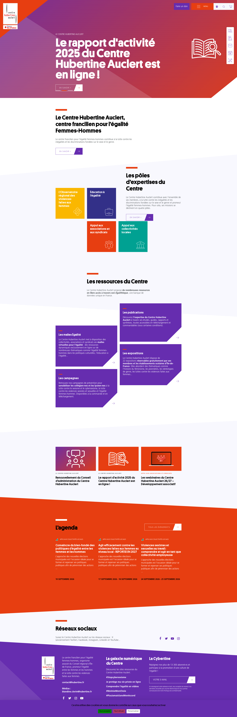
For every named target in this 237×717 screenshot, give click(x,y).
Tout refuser (119, 711)
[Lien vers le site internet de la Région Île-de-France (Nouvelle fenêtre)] (10, 27)
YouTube (114, 640)
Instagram (93, 640)
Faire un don (182, 6)
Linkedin (103, 640)
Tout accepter (104, 711)
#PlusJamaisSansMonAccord (120, 696)
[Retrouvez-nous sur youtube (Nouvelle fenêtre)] (172, 639)
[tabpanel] (118, 49)
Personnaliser (133, 711)
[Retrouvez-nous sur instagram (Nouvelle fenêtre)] (178, 639)
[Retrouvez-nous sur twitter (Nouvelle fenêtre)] (166, 639)
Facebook (83, 640)
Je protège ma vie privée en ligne (123, 682)
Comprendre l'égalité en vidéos (122, 687)
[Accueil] (10, 13)
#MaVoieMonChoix (116, 691)
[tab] (58, 89)
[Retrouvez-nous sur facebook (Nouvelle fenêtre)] (160, 639)
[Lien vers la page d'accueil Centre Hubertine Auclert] (48, 665)
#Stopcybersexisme (116, 677)
